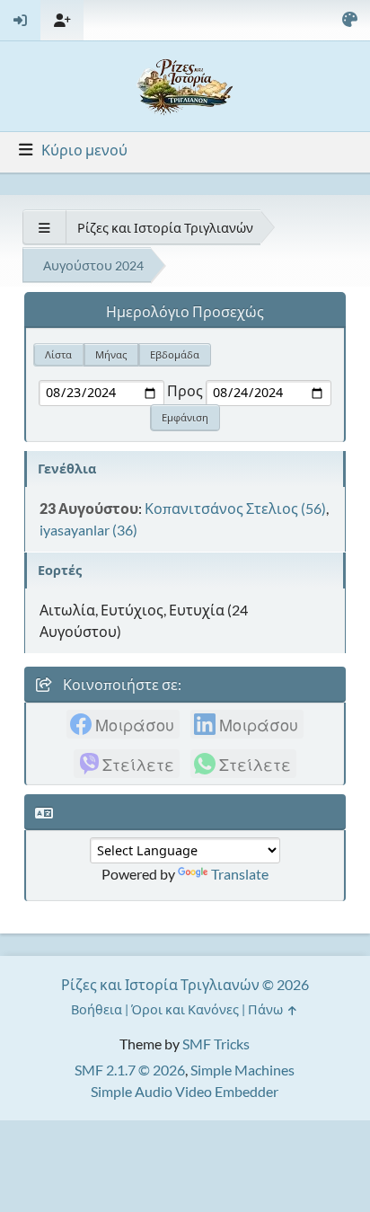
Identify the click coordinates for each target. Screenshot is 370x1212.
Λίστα (58, 354)
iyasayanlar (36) (88, 529)
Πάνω (267, 1009)
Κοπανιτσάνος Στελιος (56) (235, 508)
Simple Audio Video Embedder (184, 1091)
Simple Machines (242, 1069)
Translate (240, 873)
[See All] (44, 227)
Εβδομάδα (174, 354)
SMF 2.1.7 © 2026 (130, 1069)
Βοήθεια (96, 1009)
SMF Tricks (216, 1043)
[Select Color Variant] (349, 20)
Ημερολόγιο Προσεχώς (185, 311)
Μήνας (111, 354)
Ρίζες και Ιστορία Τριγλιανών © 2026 (185, 984)
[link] (123, 724)
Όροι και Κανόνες (185, 1009)
